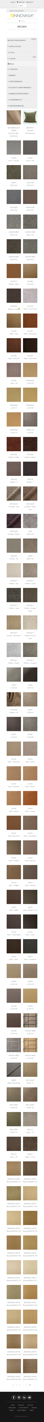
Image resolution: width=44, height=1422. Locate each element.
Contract (30, 1405)
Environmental (23, 1407)
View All (34, 39)
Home (13, 1405)
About (31, 1410)
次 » (30, 1385)
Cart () (21, 2)
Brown (22, 26)
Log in (13, 2)
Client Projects (21, 1410)
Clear (34, 57)
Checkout (29, 2)
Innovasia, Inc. (24, 1416)
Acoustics (21, 1405)
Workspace (12, 1407)
